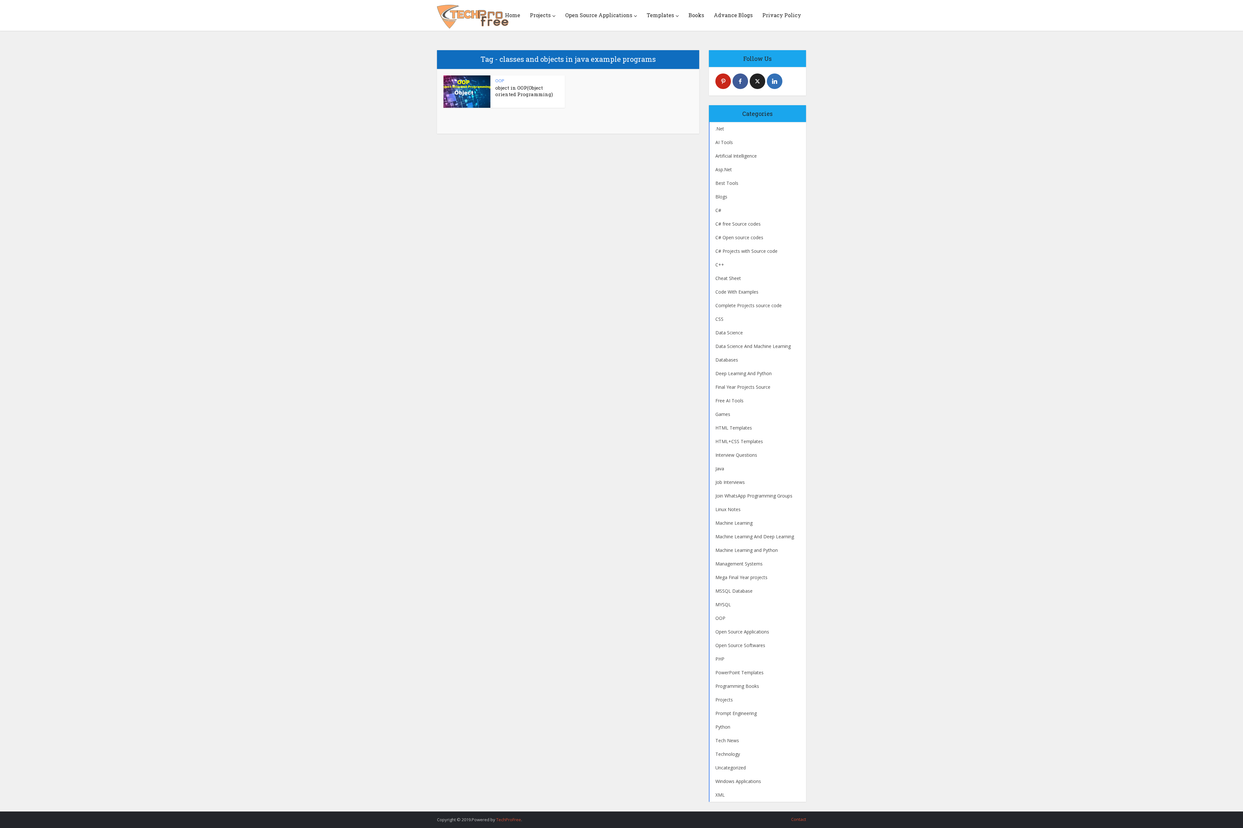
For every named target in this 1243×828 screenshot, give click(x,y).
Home (512, 15)
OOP (499, 81)
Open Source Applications (598, 15)
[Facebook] (740, 81)
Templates (660, 15)
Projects (540, 15)
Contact (798, 819)
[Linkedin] (774, 81)
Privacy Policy (781, 15)
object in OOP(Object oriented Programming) (524, 90)
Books (696, 15)
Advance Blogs (733, 15)
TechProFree (508, 819)
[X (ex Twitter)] (757, 81)
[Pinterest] (723, 81)
